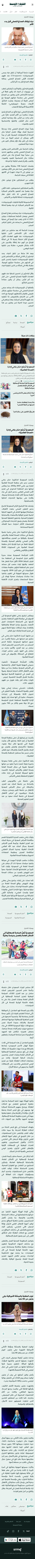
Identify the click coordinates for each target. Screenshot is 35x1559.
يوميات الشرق (28, 15)
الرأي (11, 10)
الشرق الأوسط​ (23, 10)
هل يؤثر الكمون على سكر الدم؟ (23, 410)
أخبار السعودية (20, 912)
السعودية (8, 916)
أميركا (23, 325)
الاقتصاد (5, 10)
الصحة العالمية (19, 916)
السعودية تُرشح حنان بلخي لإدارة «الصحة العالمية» (19, 429)
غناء (6, 1504)
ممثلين (13, 1504)
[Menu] (33, 4)
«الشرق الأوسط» (23, 53)
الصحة (22, 321)
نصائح (8, 321)
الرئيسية (31, 10)
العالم (16, 10)
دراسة (15, 321)
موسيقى (22, 1504)
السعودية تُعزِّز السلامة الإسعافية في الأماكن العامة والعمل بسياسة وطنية (23, 384)
